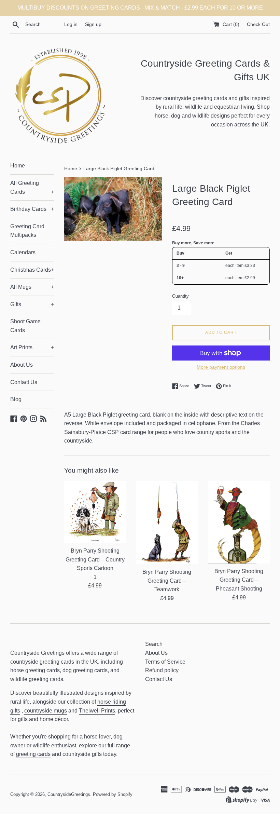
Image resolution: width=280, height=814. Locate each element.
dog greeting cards (85, 670)
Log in (71, 24)
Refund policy (162, 670)
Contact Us (23, 382)
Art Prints (32, 347)
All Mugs (32, 287)
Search (154, 644)
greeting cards (33, 754)
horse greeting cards (35, 670)
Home (17, 165)
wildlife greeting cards (36, 679)
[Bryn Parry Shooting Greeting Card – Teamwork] (167, 522)
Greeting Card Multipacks (27, 230)
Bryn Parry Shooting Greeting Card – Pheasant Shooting (238, 580)
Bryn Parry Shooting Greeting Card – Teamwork (166, 580)
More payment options (221, 367)
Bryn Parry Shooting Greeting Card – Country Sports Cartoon (95, 559)
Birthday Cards (32, 209)
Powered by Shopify (112, 794)
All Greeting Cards (32, 187)
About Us (21, 365)
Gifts (32, 304)
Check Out (258, 24)
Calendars (23, 252)
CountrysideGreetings (68, 794)
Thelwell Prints (97, 711)
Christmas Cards (32, 270)
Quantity (180, 296)
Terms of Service (165, 662)
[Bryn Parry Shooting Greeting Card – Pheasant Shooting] (239, 522)
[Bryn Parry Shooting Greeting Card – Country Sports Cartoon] (95, 512)
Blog (16, 399)
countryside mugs (45, 711)
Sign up (93, 24)
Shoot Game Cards (25, 325)
